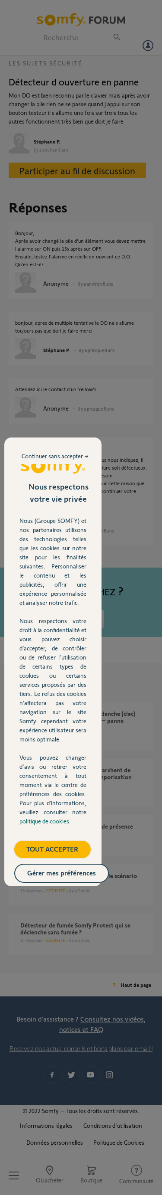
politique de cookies (44, 821)
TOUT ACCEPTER (52, 849)
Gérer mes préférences (61, 872)
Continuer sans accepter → (55, 456)
